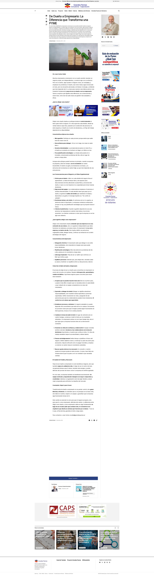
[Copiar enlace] (46, 24)
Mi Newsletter (86, 560)
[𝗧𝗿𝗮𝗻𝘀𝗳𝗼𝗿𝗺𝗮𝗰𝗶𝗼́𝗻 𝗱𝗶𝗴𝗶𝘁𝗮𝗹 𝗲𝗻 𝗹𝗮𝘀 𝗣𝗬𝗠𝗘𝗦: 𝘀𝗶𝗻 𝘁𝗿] (88, 539)
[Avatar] (104, 139)
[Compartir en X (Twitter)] (46, 18)
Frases (60, 488)
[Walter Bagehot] (104, 175)
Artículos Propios (59, 1)
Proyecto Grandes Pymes (74, 560)
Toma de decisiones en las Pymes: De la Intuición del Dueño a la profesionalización (113, 155)
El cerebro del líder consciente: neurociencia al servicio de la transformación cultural (113, 165)
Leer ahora (96, 1)
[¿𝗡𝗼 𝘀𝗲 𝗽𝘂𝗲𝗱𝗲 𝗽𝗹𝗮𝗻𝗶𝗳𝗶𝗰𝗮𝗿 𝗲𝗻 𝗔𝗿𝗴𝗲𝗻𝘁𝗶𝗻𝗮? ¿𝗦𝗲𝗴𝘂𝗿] (45, 539)
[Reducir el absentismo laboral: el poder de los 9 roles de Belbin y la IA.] (104, 147)
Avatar (109, 136)
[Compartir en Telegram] (46, 21)
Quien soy (36, 573)
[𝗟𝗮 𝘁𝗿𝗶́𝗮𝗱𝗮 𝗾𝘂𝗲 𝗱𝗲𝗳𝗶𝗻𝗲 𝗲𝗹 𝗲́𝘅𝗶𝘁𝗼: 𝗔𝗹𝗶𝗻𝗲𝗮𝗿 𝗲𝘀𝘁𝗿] (109, 539)
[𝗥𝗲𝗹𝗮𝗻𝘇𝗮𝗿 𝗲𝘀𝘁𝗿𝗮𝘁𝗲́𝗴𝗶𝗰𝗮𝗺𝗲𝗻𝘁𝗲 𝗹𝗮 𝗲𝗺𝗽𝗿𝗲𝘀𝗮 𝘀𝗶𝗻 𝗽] (66, 539)
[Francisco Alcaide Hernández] (61, 490)
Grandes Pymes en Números (59, 573)
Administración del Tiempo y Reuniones (88, 494)
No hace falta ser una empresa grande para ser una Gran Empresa (78, 1)
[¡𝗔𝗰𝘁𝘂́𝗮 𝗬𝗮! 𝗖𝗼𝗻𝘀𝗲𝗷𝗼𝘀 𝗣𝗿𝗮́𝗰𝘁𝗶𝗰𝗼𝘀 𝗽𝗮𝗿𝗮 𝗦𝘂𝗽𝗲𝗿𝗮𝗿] (85, 490)
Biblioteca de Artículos (69, 573)
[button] (116, 1)
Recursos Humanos (111, 149)
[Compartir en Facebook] (46, 15)
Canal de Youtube (61, 560)
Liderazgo (110, 168)
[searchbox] (107, 45)
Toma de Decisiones (112, 159)
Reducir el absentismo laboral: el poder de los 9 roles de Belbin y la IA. (113, 146)
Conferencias (51, 573)
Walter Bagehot (111, 172)
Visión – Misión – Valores (43, 573)
